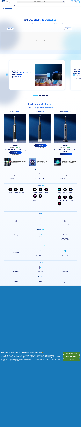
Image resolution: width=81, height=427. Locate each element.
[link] (78, 1)
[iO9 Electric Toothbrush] (65, 128)
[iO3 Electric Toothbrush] (15, 128)
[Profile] (75, 1)
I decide (71, 359)
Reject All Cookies (71, 356)
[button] (7, 75)
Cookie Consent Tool (51, 359)
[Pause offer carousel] (63, 1)
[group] (37, 75)
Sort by (67, 28)
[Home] (3, 8)
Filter (9, 28)
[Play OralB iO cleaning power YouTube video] (48, 75)
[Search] (72, 1)
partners (23, 355)
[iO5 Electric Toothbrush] (40, 128)
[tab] (35, 95)
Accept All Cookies (71, 353)
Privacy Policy (47, 358)
